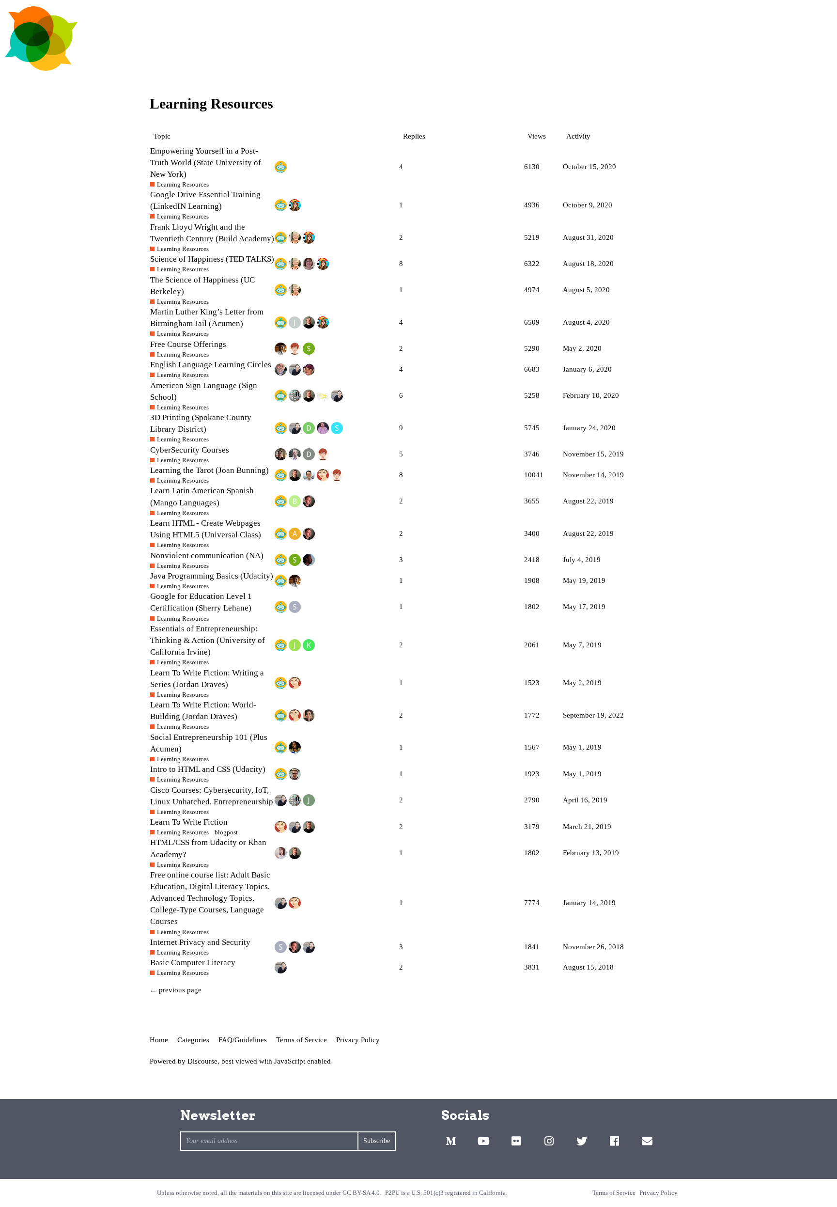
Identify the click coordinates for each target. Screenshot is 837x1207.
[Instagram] (548, 1141)
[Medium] (451, 1141)
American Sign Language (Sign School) (203, 391)
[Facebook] (614, 1141)
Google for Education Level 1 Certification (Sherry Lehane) (201, 602)
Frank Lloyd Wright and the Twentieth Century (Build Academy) (212, 232)
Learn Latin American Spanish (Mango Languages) (202, 496)
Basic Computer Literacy (192, 962)
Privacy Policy (358, 1040)
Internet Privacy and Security (200, 942)
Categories (193, 1040)
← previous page (176, 990)
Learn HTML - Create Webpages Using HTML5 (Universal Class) (205, 528)
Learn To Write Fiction (189, 822)
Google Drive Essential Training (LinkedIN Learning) (205, 200)
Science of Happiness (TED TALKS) (212, 259)
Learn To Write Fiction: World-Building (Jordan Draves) (203, 710)
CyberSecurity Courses (189, 450)
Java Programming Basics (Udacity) (211, 575)
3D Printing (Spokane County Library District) (200, 423)
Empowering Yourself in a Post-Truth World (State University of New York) (205, 162)
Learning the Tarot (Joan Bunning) (209, 470)
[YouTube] (483, 1141)
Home (159, 1040)
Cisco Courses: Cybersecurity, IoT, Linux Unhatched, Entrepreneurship (211, 795)
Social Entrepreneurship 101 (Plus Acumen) (208, 743)
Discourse (202, 1061)
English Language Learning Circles (210, 364)
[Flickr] (516, 1141)
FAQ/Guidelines (242, 1040)
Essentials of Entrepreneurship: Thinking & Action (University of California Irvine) (207, 640)
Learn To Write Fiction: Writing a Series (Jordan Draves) (207, 678)
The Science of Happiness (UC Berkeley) (202, 285)
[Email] (647, 1141)
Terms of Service (301, 1040)
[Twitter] (581, 1141)
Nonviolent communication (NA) (207, 555)
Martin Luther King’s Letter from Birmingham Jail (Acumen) (207, 317)
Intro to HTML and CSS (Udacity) (207, 769)
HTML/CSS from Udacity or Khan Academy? (208, 848)
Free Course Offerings (188, 344)
